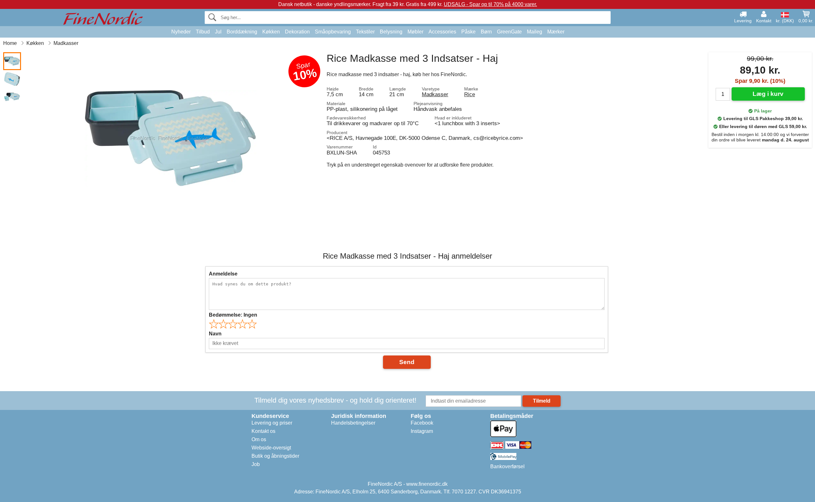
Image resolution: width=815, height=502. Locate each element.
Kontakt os (263, 431)
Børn (486, 31)
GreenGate (509, 31)
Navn (215, 333)
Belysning (391, 31)
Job (256, 464)
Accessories (442, 31)
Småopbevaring (333, 31)
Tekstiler (365, 31)
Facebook (422, 423)
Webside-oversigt (271, 447)
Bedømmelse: (233, 315)
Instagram (422, 431)
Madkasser (435, 94)
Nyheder (181, 31)
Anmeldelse (223, 273)
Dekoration (297, 31)
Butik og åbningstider (275, 456)
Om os (259, 439)
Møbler (415, 31)
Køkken (271, 31)
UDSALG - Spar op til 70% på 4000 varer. (490, 4)
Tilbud (203, 31)
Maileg (534, 31)
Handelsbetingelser (353, 423)
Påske (468, 31)
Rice (469, 94)
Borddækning (242, 31)
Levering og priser (272, 423)
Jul (218, 31)
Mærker (555, 31)
